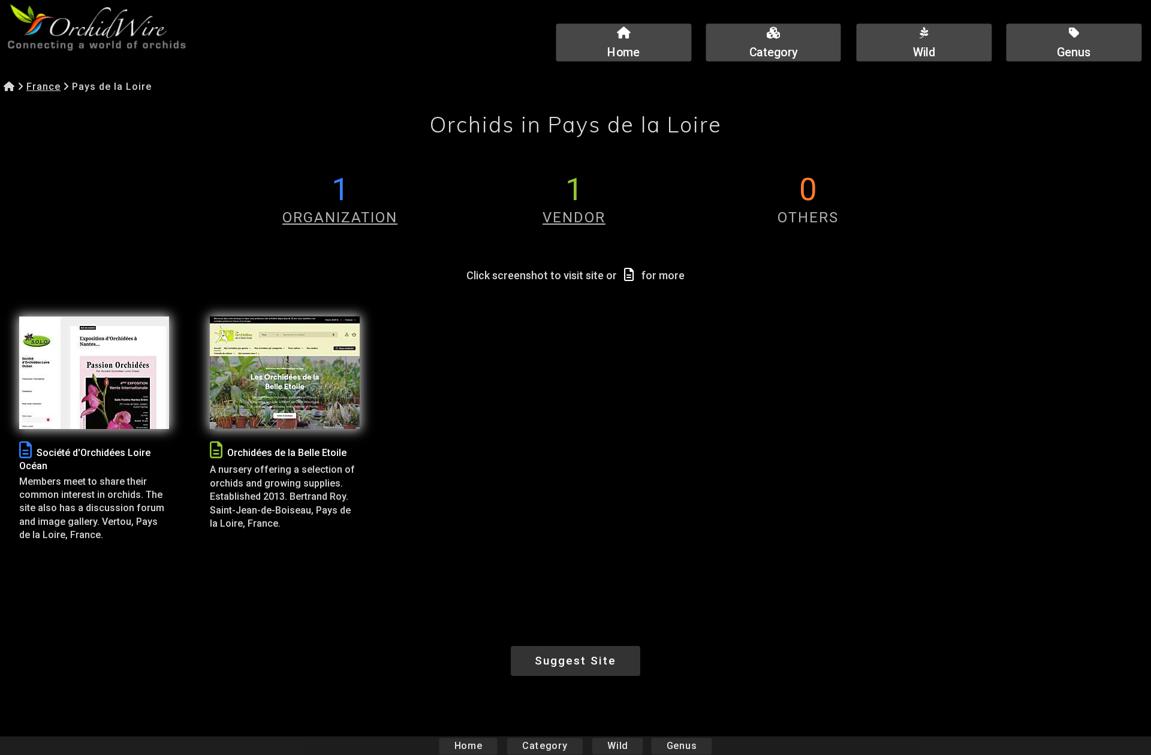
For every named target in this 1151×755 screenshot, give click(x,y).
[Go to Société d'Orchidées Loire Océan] (94, 372)
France (43, 86)
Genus (682, 745)
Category (545, 745)
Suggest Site (575, 661)
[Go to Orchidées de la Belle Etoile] (285, 372)
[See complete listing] (25, 450)
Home (468, 745)
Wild (617, 745)
